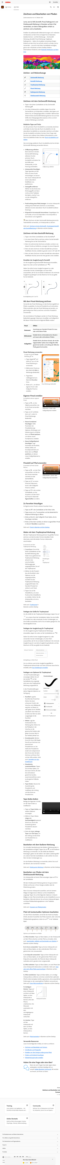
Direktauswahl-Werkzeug (37, 95)
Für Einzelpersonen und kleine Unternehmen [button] (12, 1134)
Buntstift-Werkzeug (36, 81)
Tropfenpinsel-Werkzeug (37, 85)
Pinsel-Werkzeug (35, 88)
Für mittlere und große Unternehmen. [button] (11, 1138)
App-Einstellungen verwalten (40, 667)
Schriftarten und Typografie (33, 1050)
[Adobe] (8, 2)
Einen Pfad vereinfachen (36, 983)
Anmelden (55, 2)
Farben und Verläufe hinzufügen (34, 1055)
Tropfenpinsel (33, 604)
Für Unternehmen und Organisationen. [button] (11, 1141)
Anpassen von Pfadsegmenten (38, 907)
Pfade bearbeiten (34, 1036)
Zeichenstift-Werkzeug (37, 77)
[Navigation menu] (2, 2)
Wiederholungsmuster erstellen (34, 1058)
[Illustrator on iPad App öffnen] (58, 7)
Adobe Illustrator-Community (43, 1069)
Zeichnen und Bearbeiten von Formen (36, 1047)
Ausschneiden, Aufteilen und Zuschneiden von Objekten (42, 941)
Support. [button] (4, 1145)
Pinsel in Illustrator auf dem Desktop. (40, 527)
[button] (50, 2)
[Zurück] (32, 1092)
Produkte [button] (4, 1152)
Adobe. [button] (4, 1148)
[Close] (52, 1159)
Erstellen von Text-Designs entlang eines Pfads (38, 1052)
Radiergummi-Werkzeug (36, 867)
